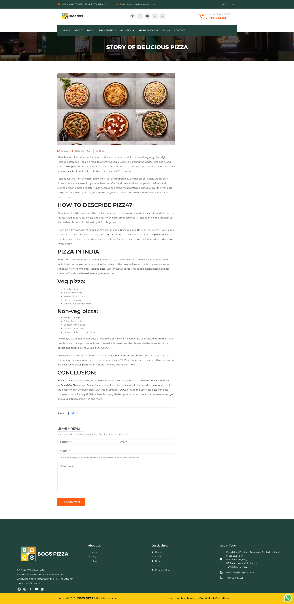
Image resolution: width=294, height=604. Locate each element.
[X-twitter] (30, 589)
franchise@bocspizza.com (141, 4)
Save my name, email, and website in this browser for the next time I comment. (100, 457)
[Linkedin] (78, 413)
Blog (101, 151)
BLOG (166, 30)
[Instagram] (25, 589)
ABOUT (78, 30)
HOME (66, 30)
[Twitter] (73, 413)
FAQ (234, 4)
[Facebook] (69, 413)
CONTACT (179, 30)
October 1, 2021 (83, 151)
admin (64, 151)
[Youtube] (36, 589)
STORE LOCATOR (148, 30)
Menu (224, 4)
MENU (90, 30)
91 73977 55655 (216, 17)
